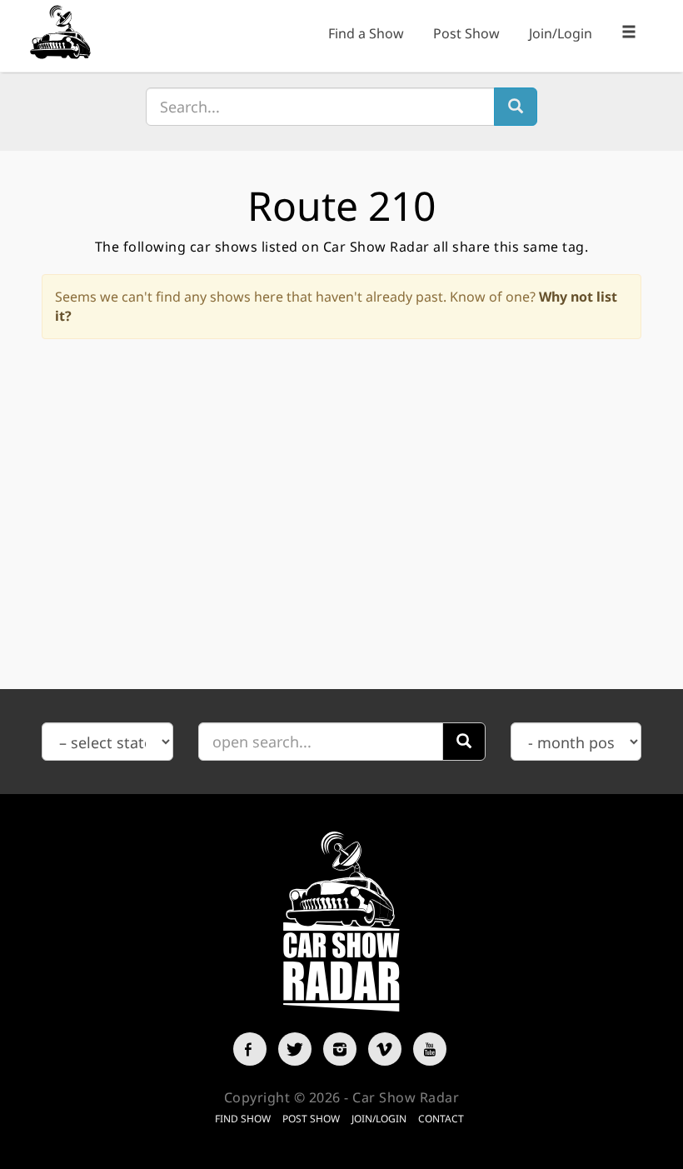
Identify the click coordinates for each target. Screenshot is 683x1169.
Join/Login (560, 33)
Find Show (243, 1119)
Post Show (466, 33)
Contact (441, 1119)
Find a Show (366, 33)
